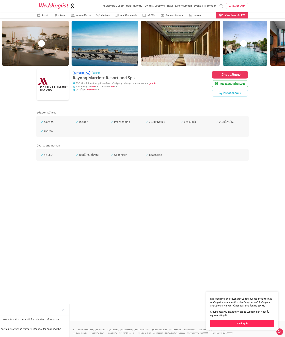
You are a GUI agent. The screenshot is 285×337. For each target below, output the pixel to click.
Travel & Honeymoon (179, 6)
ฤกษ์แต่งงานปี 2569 (113, 6)
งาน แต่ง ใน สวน (144, 333)
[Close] (275, 294)
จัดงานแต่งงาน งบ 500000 (222, 333)
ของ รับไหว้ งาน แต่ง (80, 333)
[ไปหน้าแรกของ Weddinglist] (57, 6)
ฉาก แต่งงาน (112, 333)
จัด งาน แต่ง (100, 330)
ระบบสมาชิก (238, 6)
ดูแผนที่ (152, 83)
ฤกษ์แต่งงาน (113, 330)
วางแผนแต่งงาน (134, 6)
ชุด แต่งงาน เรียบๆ (97, 333)
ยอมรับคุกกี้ (242, 323)
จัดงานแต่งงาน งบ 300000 (198, 333)
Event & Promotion (205, 6)
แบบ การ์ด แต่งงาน (127, 333)
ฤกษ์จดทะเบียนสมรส (159, 330)
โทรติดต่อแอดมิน (231, 93)
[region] (242, 311)
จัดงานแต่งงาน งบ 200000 (175, 333)
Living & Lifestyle (154, 6)
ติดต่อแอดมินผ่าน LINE (232, 84)
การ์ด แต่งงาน (204, 330)
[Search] (221, 6)
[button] (41, 43)
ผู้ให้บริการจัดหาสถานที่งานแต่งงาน (182, 330)
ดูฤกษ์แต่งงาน (126, 330)
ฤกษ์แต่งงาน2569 (141, 330)
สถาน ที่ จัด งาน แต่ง (85, 330)
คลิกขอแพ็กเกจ (230, 74)
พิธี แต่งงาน (157, 333)
